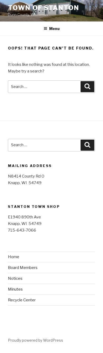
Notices (15, 278)
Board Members (23, 267)
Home (13, 256)
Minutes (15, 289)
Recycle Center (22, 300)
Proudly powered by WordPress (35, 340)
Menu (54, 28)
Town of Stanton (43, 8)
